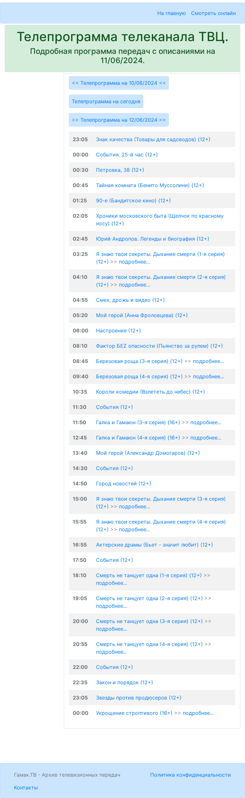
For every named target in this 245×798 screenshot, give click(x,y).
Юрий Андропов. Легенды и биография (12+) (152, 239)
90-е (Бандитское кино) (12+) (133, 200)
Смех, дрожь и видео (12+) (130, 300)
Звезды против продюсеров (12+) (139, 697)
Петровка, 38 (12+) (120, 170)
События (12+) (114, 407)
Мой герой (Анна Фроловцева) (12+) (142, 315)
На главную (171, 13)
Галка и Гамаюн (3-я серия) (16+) (139, 422)
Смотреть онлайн (213, 13)
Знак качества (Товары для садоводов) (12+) (153, 139)
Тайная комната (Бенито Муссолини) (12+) (150, 185)
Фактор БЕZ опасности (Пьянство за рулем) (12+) (159, 346)
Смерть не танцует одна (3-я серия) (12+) (150, 621)
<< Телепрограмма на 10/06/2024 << (119, 83)
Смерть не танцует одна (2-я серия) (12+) (150, 598)
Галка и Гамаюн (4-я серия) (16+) (139, 437)
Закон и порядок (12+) (124, 682)
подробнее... (134, 261)
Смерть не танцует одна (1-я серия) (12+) (150, 575)
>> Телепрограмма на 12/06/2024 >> (119, 120)
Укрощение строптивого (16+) (135, 713)
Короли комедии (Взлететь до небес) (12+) (150, 391)
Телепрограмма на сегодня (106, 101)
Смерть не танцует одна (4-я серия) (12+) (150, 644)
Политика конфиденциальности (190, 775)
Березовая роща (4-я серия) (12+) (140, 376)
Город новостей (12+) (123, 483)
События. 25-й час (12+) (127, 154)
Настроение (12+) (118, 330)
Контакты (26, 787)
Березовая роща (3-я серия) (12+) (140, 361)
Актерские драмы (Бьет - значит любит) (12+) (154, 544)
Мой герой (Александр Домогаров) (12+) (148, 453)
